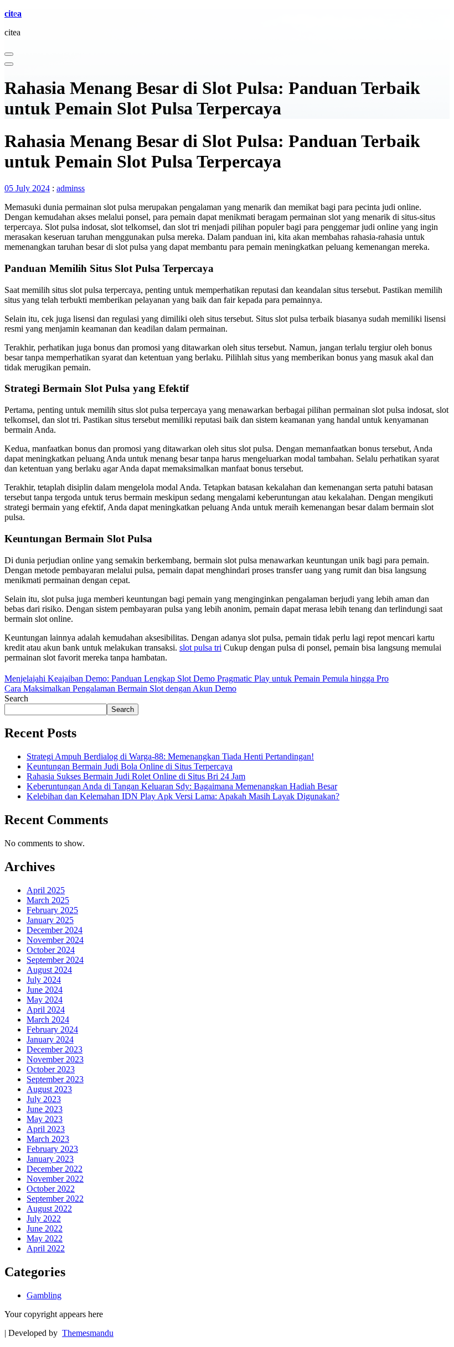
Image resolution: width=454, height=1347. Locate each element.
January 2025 (50, 920)
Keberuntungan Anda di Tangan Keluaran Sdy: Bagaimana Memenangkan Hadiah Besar (182, 786)
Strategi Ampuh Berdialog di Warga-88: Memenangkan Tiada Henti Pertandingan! (170, 756)
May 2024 (45, 999)
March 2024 (48, 1019)
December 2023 (54, 1049)
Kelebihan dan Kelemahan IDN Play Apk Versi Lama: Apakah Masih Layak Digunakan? (183, 796)
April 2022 (46, 1248)
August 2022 (49, 1208)
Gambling (44, 1295)
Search (16, 698)
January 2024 (50, 1039)
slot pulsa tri (200, 647)
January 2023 (50, 1158)
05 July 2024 (27, 188)
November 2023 (55, 1059)
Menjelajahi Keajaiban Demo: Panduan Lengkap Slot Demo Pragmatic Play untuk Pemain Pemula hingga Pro (196, 678)
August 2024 (49, 969)
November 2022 (55, 1178)
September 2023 (55, 1079)
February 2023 (52, 1149)
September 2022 (55, 1198)
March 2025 (48, 900)
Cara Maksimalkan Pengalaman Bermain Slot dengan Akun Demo (120, 688)
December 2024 (54, 930)
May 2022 (45, 1238)
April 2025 (46, 890)
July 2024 (44, 979)
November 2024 (55, 940)
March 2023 (48, 1139)
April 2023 (46, 1129)
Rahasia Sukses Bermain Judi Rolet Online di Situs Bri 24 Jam (136, 776)
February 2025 (52, 910)
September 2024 (55, 960)
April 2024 (46, 1009)
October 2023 (51, 1069)
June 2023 (45, 1109)
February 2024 (52, 1029)
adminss (70, 188)
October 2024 (51, 950)
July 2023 (44, 1099)
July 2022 (44, 1218)
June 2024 (45, 989)
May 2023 (45, 1119)
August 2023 (49, 1089)
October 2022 (51, 1188)
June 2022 (45, 1228)
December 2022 (54, 1168)
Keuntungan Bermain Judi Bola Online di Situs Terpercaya (130, 766)
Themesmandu (88, 1333)
